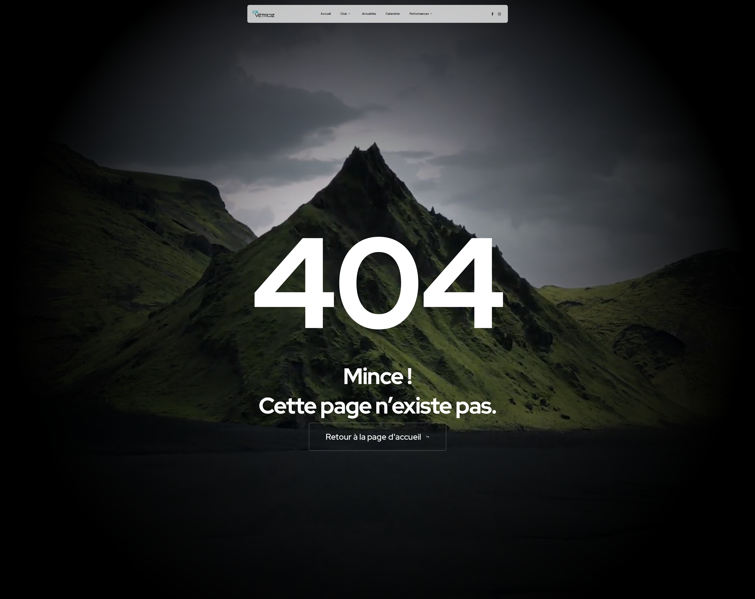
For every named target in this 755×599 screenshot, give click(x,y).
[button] (377, 436)
